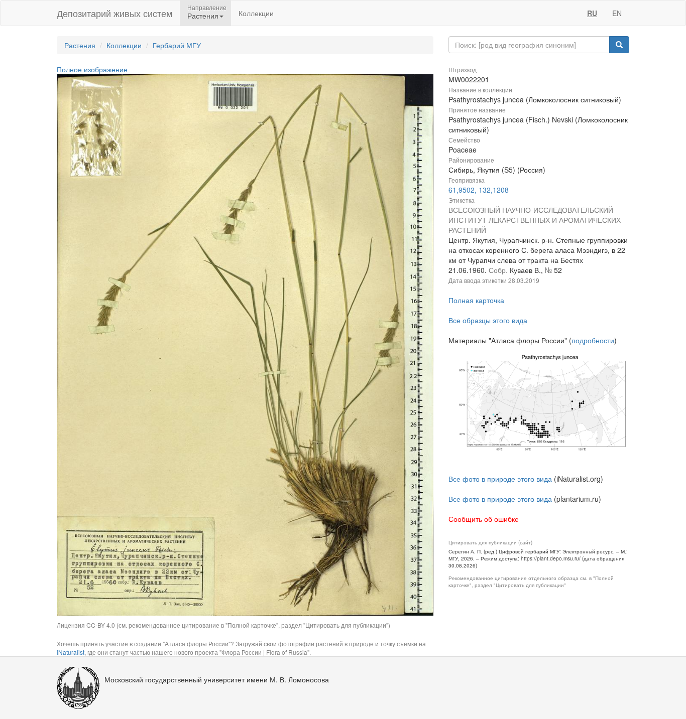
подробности (592, 340)
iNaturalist (70, 652)
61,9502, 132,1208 (478, 190)
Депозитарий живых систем (114, 13)
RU (592, 13)
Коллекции (256, 13)
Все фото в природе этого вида (500, 479)
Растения (79, 45)
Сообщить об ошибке (483, 519)
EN (617, 13)
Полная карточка (476, 300)
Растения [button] (202, 16)
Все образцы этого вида (487, 320)
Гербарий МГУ (177, 45)
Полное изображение (92, 69)
